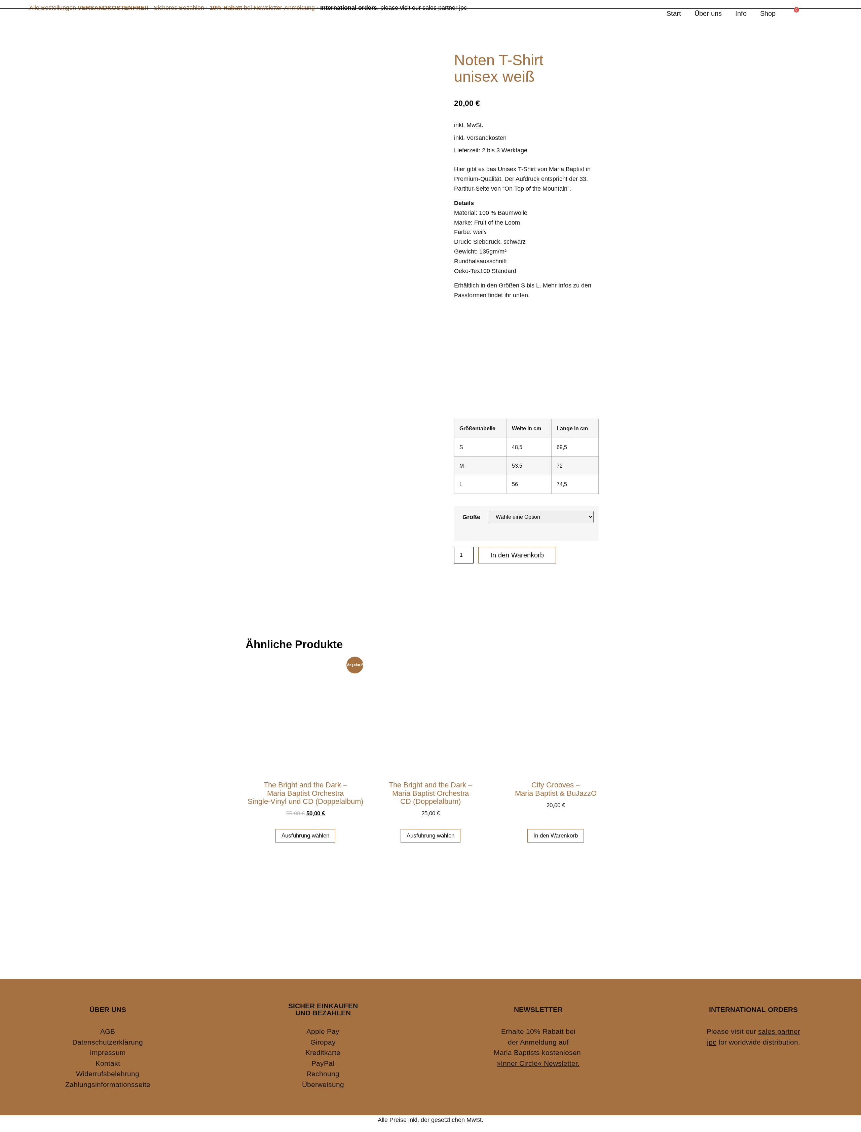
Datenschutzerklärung (107, 1042)
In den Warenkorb (517, 555)
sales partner (779, 1031)
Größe (471, 517)
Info (741, 13)
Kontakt (108, 1063)
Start (674, 13)
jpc (711, 1042)
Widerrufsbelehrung (107, 1074)
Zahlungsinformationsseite (107, 1084)
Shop (768, 13)
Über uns (708, 13)
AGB (107, 1031)
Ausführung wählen (305, 835)
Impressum (108, 1052)
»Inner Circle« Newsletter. (538, 1063)
